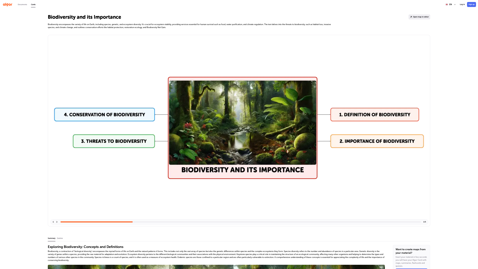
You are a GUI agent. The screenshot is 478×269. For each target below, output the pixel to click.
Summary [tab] (51, 238)
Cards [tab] (33, 4)
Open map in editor (421, 17)
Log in (462, 4)
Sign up (472, 4)
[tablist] (26, 4)
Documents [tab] (22, 4)
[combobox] (451, 4)
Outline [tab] (60, 238)
